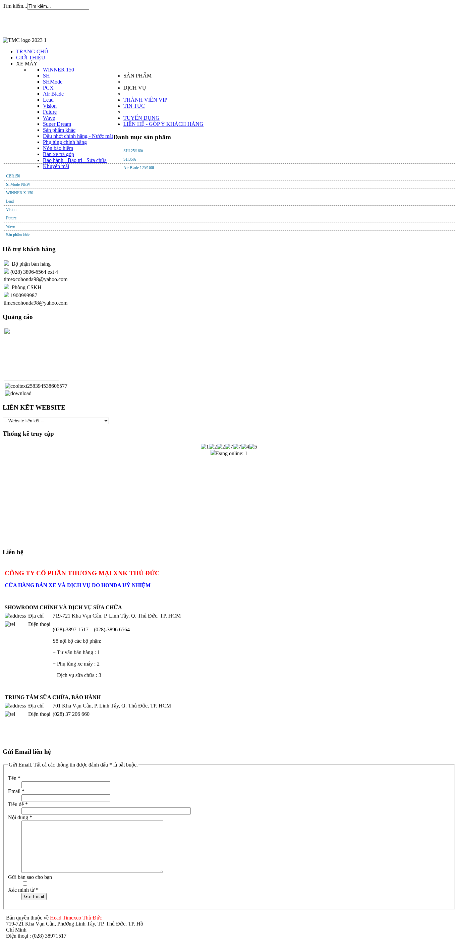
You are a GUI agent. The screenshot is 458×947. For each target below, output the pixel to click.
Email (16, 791)
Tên (14, 778)
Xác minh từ (23, 890)
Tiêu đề (18, 804)
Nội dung (20, 817)
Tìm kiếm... (15, 6)
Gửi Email (34, 896)
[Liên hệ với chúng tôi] (6, 264)
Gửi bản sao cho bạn (30, 877)
